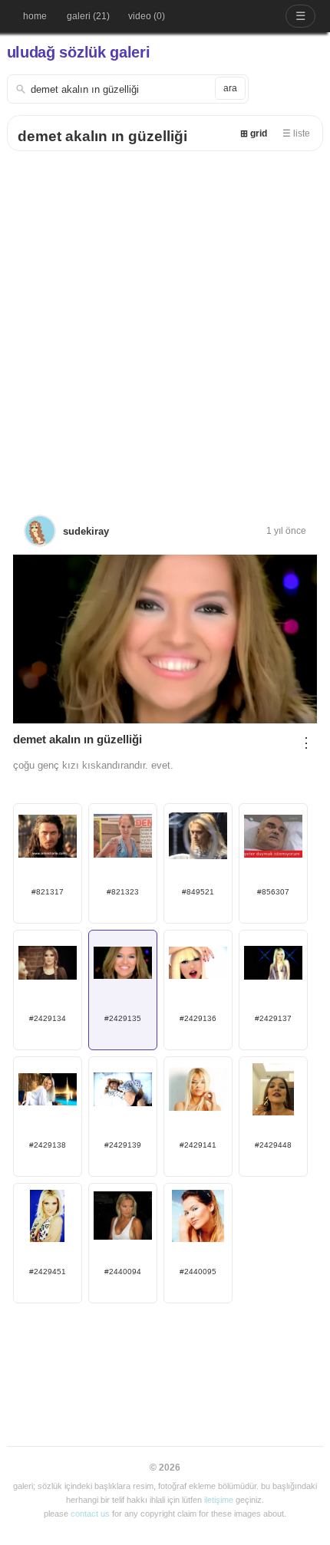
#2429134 (47, 1018)
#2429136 (198, 1018)
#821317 (47, 892)
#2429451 (47, 1271)
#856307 (273, 892)
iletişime (218, 1499)
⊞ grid (253, 133)
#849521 (198, 892)
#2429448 (273, 1145)
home (35, 16)
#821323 (123, 892)
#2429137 (273, 1018)
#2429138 (47, 1145)
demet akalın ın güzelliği (102, 136)
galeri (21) (88, 16)
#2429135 (122, 1018)
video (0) (146, 16)
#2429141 (198, 1145)
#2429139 (122, 1145)
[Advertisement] (165, 324)
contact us (90, 1513)
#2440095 (198, 1271)
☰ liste (296, 133)
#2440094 (122, 1271)
